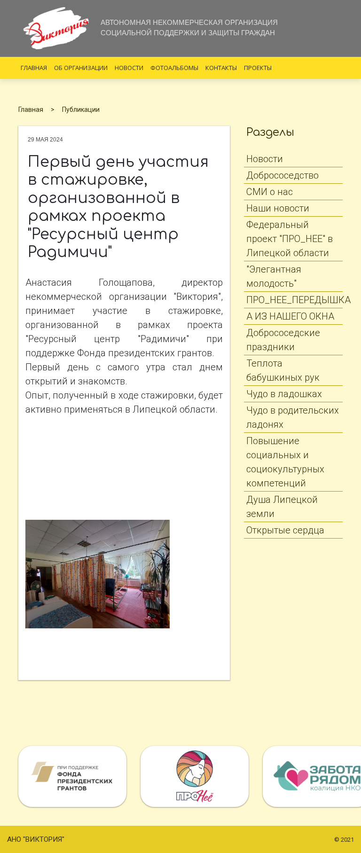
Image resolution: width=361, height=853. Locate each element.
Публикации (81, 109)
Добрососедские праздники (283, 339)
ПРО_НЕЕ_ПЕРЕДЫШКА (294, 299)
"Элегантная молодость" (273, 276)
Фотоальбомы (174, 67)
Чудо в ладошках (284, 393)
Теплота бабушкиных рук (283, 370)
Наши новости (277, 208)
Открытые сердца (285, 530)
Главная (34, 67)
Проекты (258, 67)
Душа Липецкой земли (282, 506)
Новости (129, 67)
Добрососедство (282, 175)
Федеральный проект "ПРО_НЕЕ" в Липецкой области (289, 238)
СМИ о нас (269, 191)
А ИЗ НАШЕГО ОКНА (290, 316)
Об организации (81, 67)
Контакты (221, 67)
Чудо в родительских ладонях (292, 417)
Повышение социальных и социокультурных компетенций (285, 462)
